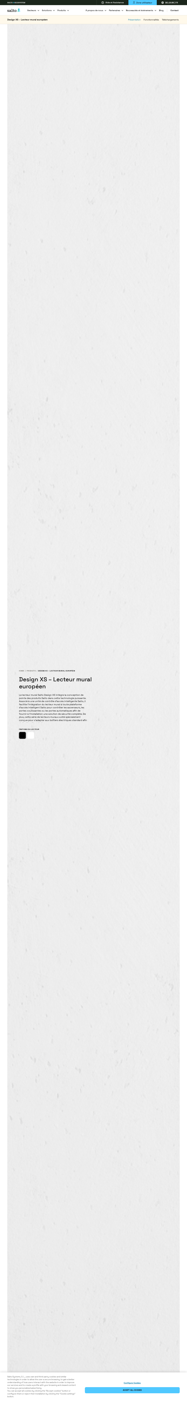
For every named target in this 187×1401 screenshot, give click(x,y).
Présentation (134, 19)
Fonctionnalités (151, 19)
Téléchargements (170, 19)
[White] (30, 735)
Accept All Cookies (132, 1390)
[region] (93, 1386)
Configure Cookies (132, 1383)
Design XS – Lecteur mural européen (27, 19)
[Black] (22, 735)
